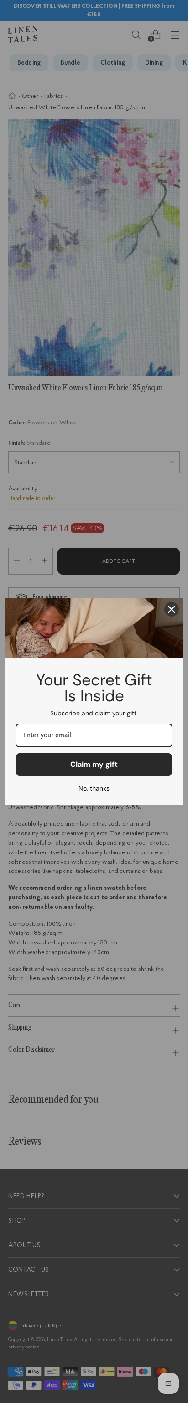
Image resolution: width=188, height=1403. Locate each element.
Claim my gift (94, 764)
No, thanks (94, 788)
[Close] (172, 609)
